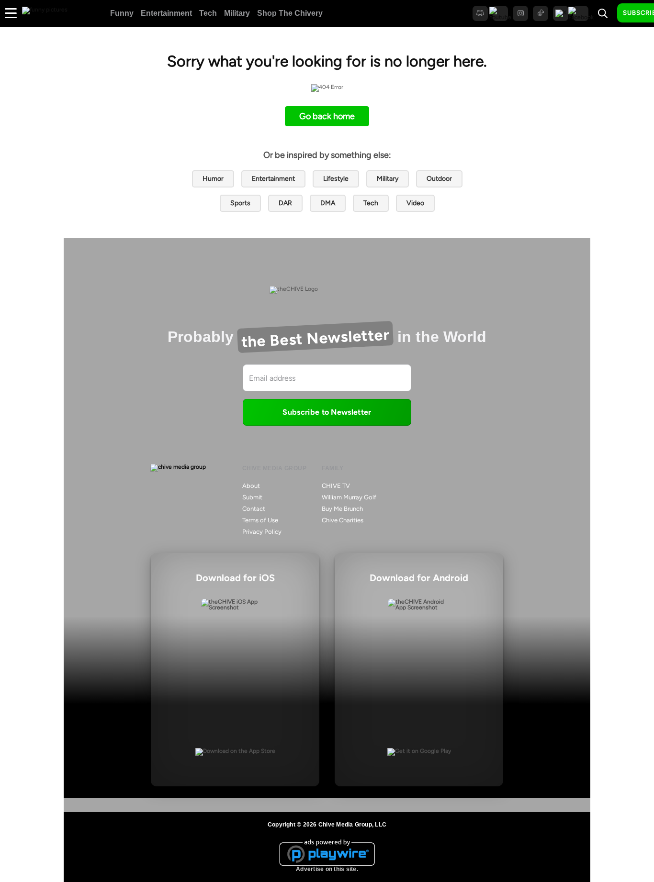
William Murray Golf (349, 497)
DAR (285, 203)
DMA (327, 203)
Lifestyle (336, 179)
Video (415, 203)
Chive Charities (342, 520)
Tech (208, 13)
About (251, 485)
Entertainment (166, 13)
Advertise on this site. (327, 869)
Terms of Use (260, 520)
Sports (240, 203)
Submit (252, 497)
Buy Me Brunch (342, 508)
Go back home (327, 116)
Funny (122, 13)
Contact (253, 508)
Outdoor (439, 179)
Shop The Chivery (290, 13)
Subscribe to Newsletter (326, 412)
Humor (213, 179)
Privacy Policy (262, 531)
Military (237, 13)
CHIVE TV (336, 485)
